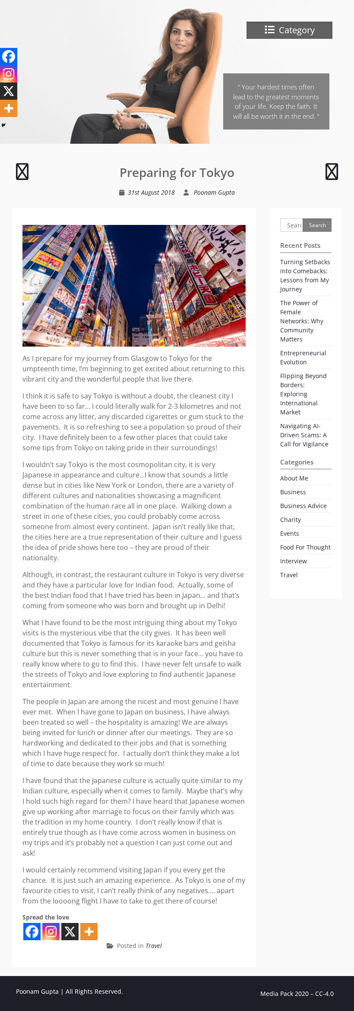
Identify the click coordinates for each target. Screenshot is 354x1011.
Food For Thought (305, 547)
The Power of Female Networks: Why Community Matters (301, 321)
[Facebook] (32, 931)
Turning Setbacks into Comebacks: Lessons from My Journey (305, 275)
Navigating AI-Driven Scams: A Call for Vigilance (304, 435)
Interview (293, 561)
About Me (294, 478)
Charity (290, 519)
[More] (89, 931)
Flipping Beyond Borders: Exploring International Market (303, 394)
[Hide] (3, 125)
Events (289, 533)
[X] (70, 931)
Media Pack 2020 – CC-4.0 (297, 993)
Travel (153, 945)
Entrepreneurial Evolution (303, 357)
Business (293, 492)
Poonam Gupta (214, 192)
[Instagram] (51, 931)
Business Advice (303, 506)
